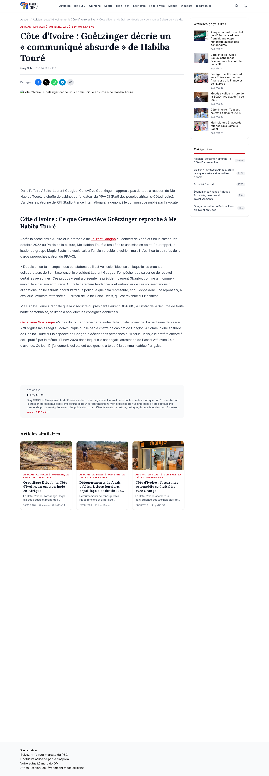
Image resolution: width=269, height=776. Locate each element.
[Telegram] (62, 82)
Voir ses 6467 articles (38, 412)
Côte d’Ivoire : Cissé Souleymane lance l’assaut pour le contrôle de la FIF (226, 59)
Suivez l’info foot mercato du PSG (44, 754)
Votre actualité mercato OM (39, 763)
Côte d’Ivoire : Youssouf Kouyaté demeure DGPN (226, 111)
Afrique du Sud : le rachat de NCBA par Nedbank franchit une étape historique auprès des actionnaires (227, 38)
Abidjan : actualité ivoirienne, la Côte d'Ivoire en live (64, 19)
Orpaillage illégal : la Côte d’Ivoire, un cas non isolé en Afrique (45, 487)
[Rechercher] (236, 6)
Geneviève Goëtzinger (37, 322)
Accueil (24, 19)
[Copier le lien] (70, 82)
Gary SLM (35, 395)
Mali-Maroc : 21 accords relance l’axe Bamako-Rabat (226, 125)
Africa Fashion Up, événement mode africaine (52, 768)
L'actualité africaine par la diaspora (44, 759)
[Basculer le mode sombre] (245, 6)
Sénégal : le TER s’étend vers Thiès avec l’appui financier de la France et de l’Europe (226, 79)
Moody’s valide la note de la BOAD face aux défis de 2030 (227, 96)
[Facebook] (38, 82)
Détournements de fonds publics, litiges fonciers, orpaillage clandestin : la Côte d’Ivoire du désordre (100, 487)
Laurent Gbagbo (103, 239)
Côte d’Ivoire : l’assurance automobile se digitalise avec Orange (156, 487)
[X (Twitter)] (46, 82)
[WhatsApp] (54, 82)
